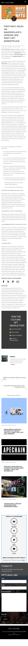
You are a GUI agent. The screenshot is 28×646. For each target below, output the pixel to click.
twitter (14, 544)
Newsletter (14, 526)
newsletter (4, 425)
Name (2, 578)
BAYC (14, 45)
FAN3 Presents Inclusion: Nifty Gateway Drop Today (14, 378)
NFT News (9, 45)
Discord (14, 535)
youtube (14, 553)
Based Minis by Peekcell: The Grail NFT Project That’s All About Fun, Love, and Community (14, 431)
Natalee (3, 45)
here (24, 560)
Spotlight (14, 425)
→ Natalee (12, 364)
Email (2, 585)
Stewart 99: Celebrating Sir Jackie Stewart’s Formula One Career (14, 386)
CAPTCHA (4, 614)
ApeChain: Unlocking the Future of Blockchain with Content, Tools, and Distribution (14, 469)
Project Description (6, 591)
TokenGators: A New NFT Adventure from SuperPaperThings (12, 505)
